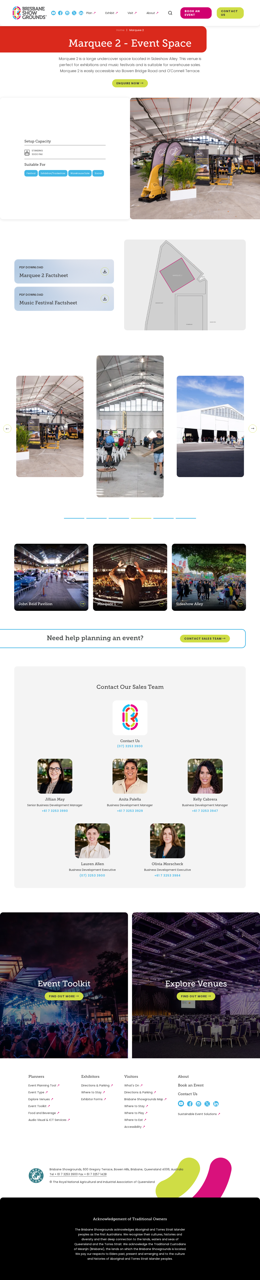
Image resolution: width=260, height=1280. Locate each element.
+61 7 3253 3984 (167, 875)
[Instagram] (67, 13)
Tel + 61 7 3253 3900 (64, 1174)
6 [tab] (186, 518)
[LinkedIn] (81, 13)
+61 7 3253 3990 (55, 811)
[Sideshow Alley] (209, 610)
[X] (74, 13)
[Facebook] (60, 13)
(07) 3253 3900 (130, 746)
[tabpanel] (130, 426)
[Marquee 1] (130, 610)
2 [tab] (96, 518)
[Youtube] (53, 13)
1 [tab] (74, 518)
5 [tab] (163, 518)
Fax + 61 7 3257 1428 (93, 1174)
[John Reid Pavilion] (51, 610)
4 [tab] (141, 518)
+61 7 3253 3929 (130, 811)
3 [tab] (119, 518)
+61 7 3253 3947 (205, 811)
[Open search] (170, 13)
